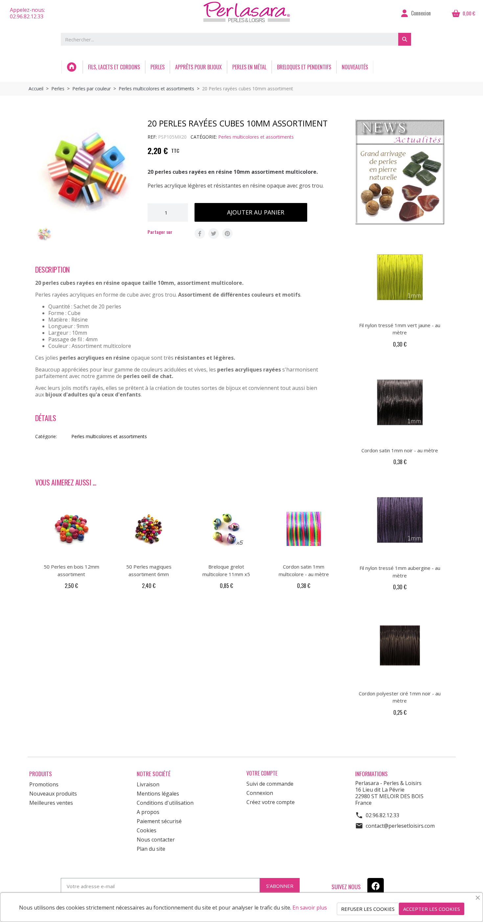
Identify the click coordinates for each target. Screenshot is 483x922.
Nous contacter (156, 839)
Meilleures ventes (51, 802)
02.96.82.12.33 (382, 815)
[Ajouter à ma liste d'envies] (321, 212)
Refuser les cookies (368, 909)
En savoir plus (309, 907)
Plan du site (151, 848)
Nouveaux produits (53, 793)
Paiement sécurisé (159, 821)
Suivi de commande (269, 783)
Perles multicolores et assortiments (256, 137)
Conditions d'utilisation (165, 802)
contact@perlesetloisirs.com (400, 825)
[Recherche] (404, 39)
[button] (251, 212)
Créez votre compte (270, 802)
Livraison (148, 784)
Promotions (43, 784)
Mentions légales (158, 793)
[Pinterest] (227, 233)
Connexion (259, 793)
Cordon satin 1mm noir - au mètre (399, 450)
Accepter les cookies (431, 909)
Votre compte (261, 773)
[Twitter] (213, 233)
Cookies (146, 830)
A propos (148, 812)
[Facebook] (200, 233)
